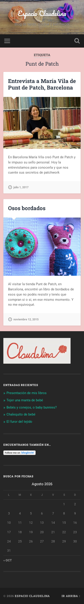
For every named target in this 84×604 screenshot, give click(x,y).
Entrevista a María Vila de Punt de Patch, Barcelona (42, 84)
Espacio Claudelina (42, 13)
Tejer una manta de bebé (24, 400)
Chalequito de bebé (20, 414)
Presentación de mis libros (26, 393)
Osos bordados (26, 208)
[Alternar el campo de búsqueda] (77, 41)
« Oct (7, 560)
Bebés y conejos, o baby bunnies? (31, 407)
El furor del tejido (19, 422)
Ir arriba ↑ (71, 596)
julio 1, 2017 (20, 187)
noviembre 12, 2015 (26, 319)
